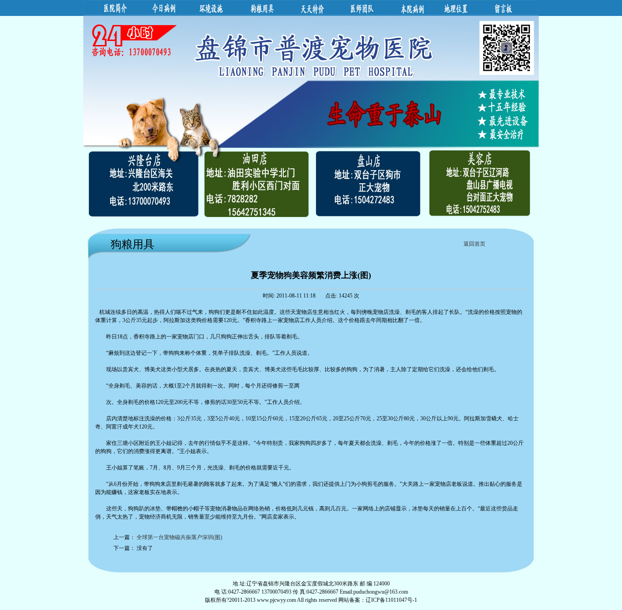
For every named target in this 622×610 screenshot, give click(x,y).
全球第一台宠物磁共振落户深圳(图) (179, 537)
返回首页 (474, 244)
